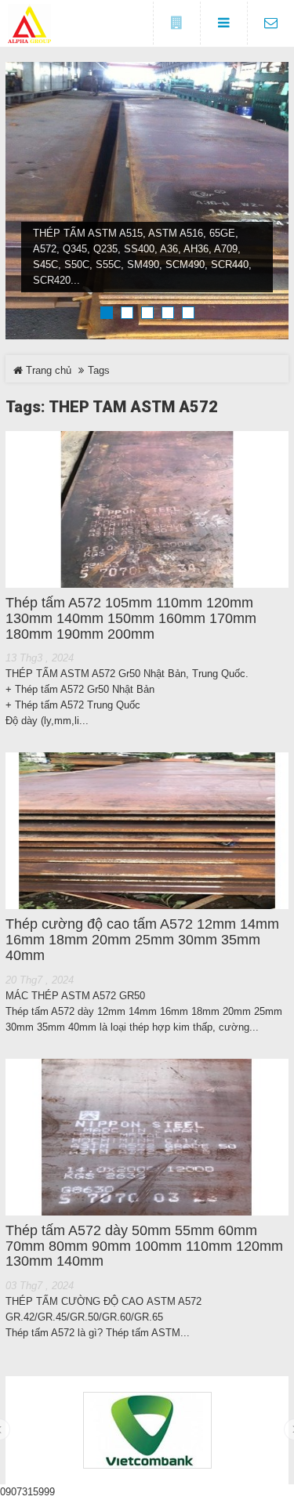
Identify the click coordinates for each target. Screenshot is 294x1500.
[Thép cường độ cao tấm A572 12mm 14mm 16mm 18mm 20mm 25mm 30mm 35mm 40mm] (147, 830)
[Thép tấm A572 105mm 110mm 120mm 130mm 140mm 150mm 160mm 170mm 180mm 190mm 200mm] (147, 509)
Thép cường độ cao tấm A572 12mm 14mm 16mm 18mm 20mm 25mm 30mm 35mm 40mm (142, 940)
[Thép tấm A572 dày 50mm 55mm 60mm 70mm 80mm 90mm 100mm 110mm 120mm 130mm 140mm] (147, 1137)
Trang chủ (47, 370)
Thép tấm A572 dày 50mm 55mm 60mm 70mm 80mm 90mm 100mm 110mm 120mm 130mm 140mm (144, 1246)
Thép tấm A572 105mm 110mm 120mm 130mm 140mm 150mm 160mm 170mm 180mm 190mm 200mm (130, 619)
